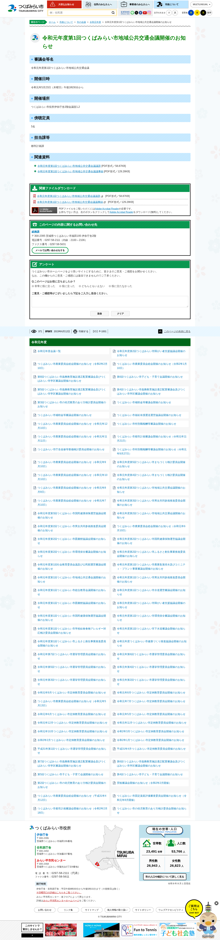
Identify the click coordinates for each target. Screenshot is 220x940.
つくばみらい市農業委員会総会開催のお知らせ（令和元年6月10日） (151, 528)
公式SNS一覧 (135, 12)
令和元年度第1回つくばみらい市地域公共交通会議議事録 (70, 171)
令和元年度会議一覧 (49, 351)
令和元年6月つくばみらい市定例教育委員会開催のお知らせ (72, 714)
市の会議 (81, 22)
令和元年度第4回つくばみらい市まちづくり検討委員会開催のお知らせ (151, 477)
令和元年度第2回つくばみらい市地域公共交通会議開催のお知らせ (151, 515)
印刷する (83, 331)
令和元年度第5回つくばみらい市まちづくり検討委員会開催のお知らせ (151, 464)
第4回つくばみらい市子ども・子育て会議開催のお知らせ (150, 774)
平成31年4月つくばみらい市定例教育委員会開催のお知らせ (151, 748)
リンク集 (68, 910)
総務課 (35, 231)
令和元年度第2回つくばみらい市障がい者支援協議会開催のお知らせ (151, 353)
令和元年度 (95, 22)
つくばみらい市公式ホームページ (25, 8)
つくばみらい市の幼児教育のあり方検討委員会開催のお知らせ (152, 810)
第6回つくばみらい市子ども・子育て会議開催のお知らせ (150, 376)
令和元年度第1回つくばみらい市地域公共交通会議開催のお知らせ (72, 579)
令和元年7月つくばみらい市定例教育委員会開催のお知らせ (151, 701)
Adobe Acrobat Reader (107, 208)
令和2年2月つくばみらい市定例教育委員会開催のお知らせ (71, 740)
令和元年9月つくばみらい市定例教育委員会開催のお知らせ (72, 692)
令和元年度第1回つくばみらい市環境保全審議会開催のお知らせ (151, 617)
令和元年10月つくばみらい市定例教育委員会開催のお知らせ (72, 731)
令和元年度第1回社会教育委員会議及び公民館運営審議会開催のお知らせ (72, 566)
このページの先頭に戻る (177, 331)
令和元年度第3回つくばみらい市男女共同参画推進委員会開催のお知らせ (151, 502)
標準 (209, 12)
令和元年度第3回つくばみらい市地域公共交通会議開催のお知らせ (151, 489)
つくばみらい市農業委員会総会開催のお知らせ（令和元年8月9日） (72, 489)
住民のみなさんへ (103, 4)
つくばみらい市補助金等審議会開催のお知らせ (144, 402)
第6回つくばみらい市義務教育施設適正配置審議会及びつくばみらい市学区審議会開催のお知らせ (151, 763)
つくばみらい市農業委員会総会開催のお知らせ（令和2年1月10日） (152, 366)
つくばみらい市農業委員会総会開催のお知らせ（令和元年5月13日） (72, 703)
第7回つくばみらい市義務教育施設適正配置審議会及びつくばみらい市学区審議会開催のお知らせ (72, 763)
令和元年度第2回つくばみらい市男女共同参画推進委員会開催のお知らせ (72, 528)
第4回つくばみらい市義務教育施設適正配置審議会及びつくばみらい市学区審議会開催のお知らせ (151, 391)
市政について (172, 4)
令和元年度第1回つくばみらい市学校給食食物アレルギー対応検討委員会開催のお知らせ (72, 630)
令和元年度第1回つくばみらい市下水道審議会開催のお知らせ (151, 630)
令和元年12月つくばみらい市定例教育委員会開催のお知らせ (72, 722)
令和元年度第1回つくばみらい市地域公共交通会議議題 (69, 166)
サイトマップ (92, 910)
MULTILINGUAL (200, 4)
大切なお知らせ (66, 4)
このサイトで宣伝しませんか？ (32, 927)
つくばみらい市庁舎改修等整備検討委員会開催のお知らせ (71, 449)
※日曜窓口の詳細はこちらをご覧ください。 (58, 892)
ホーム (52, 22)
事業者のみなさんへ (139, 4)
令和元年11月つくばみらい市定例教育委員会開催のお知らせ (152, 722)
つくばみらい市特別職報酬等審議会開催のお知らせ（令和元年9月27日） (152, 451)
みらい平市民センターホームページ (61, 900)
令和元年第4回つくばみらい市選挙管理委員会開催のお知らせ (151, 669)
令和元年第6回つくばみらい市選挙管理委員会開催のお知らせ (151, 656)
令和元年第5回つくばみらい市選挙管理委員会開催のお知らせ (72, 669)
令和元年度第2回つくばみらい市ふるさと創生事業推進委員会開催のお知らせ (151, 553)
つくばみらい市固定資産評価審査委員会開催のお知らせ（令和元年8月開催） (152, 797)
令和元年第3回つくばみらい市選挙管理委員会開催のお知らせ (72, 681)
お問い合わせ (45, 910)
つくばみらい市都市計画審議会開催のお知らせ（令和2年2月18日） (72, 810)
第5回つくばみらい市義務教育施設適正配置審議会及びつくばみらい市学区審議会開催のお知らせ (72, 391)
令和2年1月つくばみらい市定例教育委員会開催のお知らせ (150, 740)
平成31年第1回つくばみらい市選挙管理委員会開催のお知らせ (72, 750)
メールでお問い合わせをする (50, 250)
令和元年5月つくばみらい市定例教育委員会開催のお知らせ (151, 714)
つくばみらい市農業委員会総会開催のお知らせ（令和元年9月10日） (72, 464)
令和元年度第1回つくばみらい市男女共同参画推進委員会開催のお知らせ (151, 579)
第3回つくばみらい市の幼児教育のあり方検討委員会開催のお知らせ (72, 404)
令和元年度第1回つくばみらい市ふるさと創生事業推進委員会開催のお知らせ (72, 643)
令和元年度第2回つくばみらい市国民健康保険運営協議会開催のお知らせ (151, 541)
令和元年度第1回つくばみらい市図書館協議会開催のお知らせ (72, 605)
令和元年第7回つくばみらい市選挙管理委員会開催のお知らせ (72, 656)
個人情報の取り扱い (117, 910)
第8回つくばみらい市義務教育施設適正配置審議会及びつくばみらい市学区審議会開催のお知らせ (72, 378)
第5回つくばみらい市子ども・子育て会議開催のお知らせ (70, 774)
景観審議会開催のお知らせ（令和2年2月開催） (144, 783)
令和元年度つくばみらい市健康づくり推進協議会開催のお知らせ (152, 643)
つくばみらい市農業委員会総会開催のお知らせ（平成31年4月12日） (72, 797)
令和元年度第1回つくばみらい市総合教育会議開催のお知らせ (72, 592)
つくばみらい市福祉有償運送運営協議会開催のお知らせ (149, 415)
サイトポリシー (143, 910)
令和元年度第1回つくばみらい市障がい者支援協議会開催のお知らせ (151, 605)
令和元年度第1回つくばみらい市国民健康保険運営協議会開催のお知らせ (72, 617)
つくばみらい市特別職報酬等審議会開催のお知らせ (146, 423)
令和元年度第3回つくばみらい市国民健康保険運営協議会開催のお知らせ (72, 515)
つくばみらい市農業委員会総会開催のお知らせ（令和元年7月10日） (72, 502)
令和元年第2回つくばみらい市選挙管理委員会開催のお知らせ (151, 681)
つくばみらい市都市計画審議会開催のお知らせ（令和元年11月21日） (152, 438)
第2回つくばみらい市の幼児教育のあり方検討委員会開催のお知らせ (72, 785)
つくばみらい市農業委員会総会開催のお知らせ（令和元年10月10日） (72, 477)
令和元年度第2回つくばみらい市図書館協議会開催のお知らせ (72, 541)
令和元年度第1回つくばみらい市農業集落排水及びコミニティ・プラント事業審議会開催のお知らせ (151, 566)
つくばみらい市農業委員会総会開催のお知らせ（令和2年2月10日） (72, 366)
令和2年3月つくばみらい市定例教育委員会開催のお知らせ (150, 731)
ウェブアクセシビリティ (170, 910)
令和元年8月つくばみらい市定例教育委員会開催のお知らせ (151, 692)
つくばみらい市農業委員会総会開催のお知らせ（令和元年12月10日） (72, 425)
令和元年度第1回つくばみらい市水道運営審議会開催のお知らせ (151, 592)
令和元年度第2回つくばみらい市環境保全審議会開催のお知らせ (72, 553)
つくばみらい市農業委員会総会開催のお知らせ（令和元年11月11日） (72, 438)
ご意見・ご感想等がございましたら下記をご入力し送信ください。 (70, 293)
